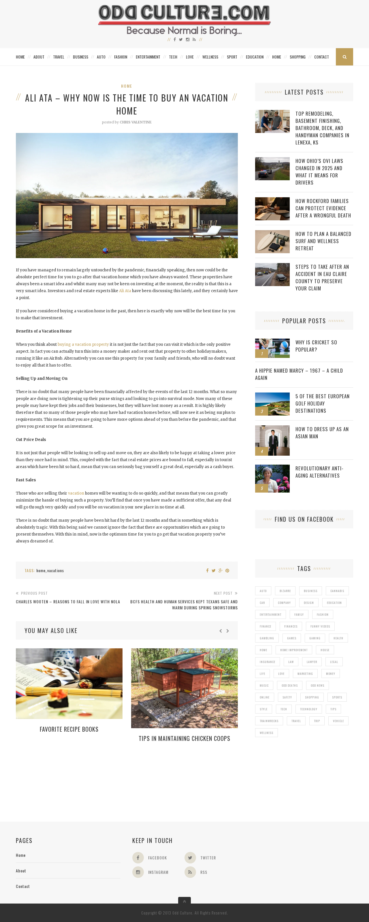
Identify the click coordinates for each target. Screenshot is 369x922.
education (334, 602)
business (310, 591)
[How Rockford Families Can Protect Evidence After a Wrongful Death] (272, 200)
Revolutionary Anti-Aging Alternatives (319, 472)
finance (265, 626)
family (299, 614)
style (264, 709)
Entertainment (148, 57)
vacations (55, 570)
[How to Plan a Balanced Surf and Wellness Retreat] (272, 233)
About (38, 57)
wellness (266, 733)
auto (263, 591)
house (325, 650)
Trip (317, 721)
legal (334, 662)
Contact (321, 57)
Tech (173, 57)
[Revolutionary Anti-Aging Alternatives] (272, 468)
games (291, 638)
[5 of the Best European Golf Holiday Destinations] (272, 396)
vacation (76, 493)
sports (337, 697)
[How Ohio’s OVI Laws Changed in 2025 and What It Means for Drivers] (272, 160)
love (281, 673)
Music (264, 685)
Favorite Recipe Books (69, 729)
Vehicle (338, 721)
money (330, 673)
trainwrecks (269, 721)
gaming (315, 638)
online (265, 697)
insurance (267, 662)
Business (80, 57)
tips (333, 709)
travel (296, 721)
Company (284, 602)
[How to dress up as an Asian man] (272, 428)
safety (287, 697)
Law (291, 662)
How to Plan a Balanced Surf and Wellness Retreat (323, 241)
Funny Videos (320, 626)
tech (283, 709)
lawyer (312, 662)
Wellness (210, 57)
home (41, 570)
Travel (58, 57)
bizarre (285, 591)
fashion (323, 614)
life (262, 673)
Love (190, 57)
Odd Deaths (290, 685)
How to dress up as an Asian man (322, 432)
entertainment (270, 614)
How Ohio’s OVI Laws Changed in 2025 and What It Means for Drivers (319, 171)
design (309, 602)
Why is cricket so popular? (316, 346)
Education (254, 57)
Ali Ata (125, 290)
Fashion (120, 57)
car (262, 602)
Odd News (317, 685)
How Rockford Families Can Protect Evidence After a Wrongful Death (323, 208)
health (338, 638)
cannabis (337, 591)
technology (308, 709)
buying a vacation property (83, 344)
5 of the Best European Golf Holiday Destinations (322, 403)
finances (291, 626)
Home (20, 57)
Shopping (298, 57)
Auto (101, 57)
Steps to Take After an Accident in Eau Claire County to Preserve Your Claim (322, 277)
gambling (267, 638)
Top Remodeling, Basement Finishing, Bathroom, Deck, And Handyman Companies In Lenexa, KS (322, 128)
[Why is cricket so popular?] (272, 342)
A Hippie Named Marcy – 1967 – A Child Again (299, 374)
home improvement (294, 650)
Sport (232, 57)
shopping (312, 697)
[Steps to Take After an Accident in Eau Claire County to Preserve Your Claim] (272, 266)
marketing (305, 673)
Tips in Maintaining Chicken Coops (184, 738)
